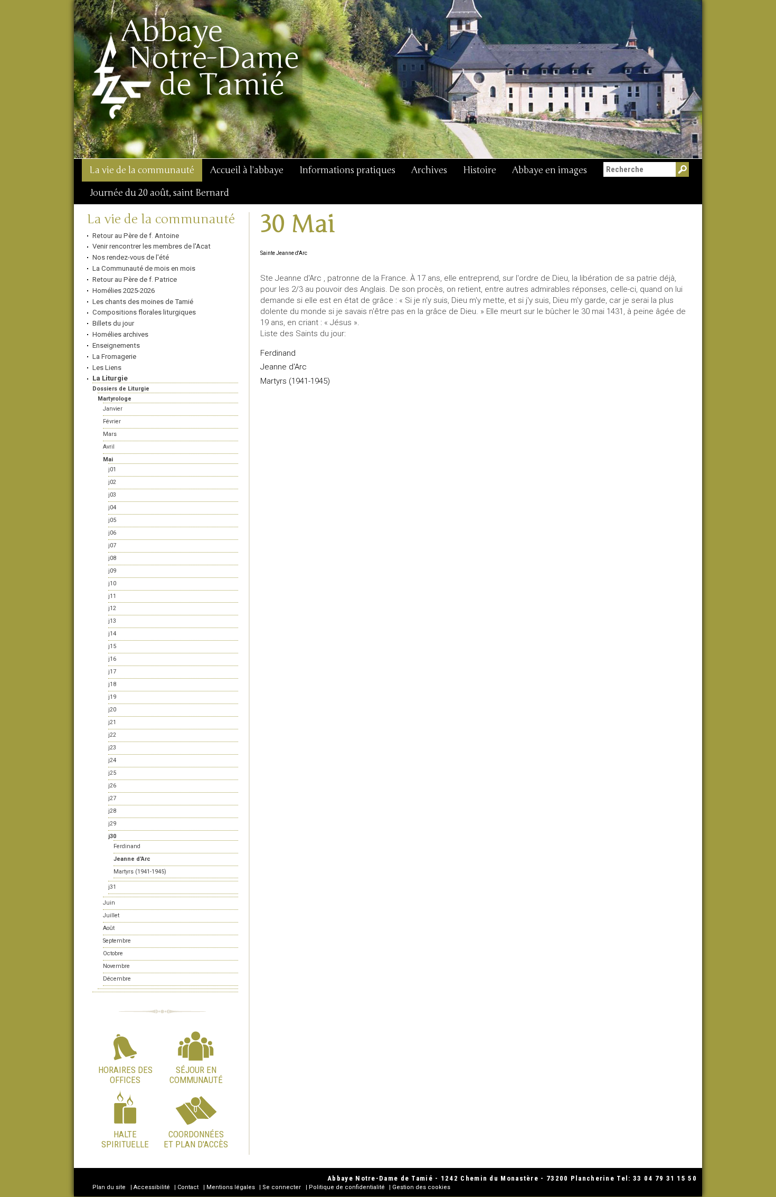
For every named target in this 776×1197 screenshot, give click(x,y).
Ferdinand (278, 353)
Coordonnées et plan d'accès (196, 1139)
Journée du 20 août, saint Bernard (159, 192)
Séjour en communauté (196, 1075)
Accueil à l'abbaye (246, 170)
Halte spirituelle (125, 1139)
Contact (187, 1187)
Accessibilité (152, 1187)
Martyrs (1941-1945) (295, 381)
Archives (429, 170)
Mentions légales (230, 1187)
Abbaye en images (549, 170)
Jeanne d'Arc (283, 367)
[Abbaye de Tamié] (196, 68)
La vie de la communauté (142, 170)
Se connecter (281, 1187)
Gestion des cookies (421, 1187)
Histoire (479, 170)
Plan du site (109, 1187)
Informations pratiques (347, 170)
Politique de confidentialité (347, 1187)
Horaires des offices (125, 1075)
